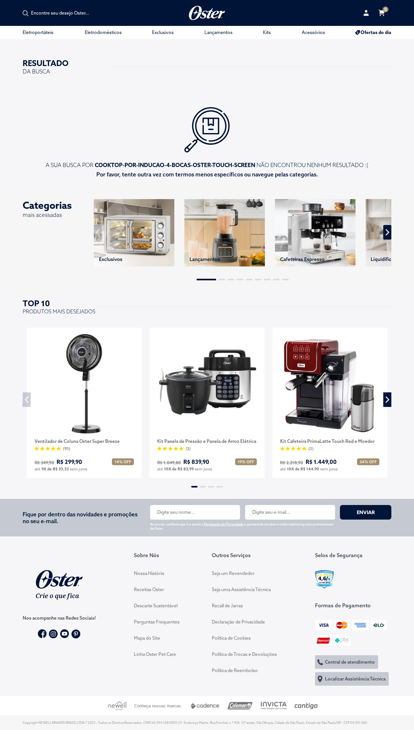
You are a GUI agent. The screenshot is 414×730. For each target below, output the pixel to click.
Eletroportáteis (38, 32)
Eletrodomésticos (103, 32)
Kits (267, 32)
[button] (206, 279)
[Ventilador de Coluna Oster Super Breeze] (84, 383)
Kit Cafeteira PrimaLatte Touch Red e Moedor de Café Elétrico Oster (327, 441)
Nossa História (149, 573)
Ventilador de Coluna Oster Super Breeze (77, 441)
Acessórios (313, 32)
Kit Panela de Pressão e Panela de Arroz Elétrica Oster (206, 441)
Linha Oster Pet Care (155, 654)
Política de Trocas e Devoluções (244, 654)
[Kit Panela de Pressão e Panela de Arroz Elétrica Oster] (206, 383)
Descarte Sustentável (156, 606)
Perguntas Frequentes (157, 622)
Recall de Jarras (227, 606)
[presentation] (98, 232)
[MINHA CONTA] (366, 13)
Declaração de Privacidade (224, 524)
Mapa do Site (147, 638)
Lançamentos (218, 32)
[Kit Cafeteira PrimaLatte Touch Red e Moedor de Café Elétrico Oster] (329, 383)
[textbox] (63, 13)
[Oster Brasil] (59, 584)
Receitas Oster (149, 589)
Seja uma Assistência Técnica (241, 589)
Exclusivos (163, 32)
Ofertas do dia (376, 32)
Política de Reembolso (235, 670)
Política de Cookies (231, 638)
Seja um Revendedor (233, 573)
